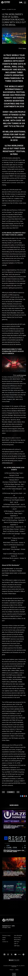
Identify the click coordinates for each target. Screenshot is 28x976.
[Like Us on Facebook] (4, 954)
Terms (16, 969)
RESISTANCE (17, 939)
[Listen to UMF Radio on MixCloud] (19, 954)
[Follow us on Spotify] (23, 954)
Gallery (4, 937)
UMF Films (16, 941)
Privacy (12, 969)
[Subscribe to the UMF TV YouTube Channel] (15, 954)
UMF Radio (17, 945)
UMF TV (16, 943)
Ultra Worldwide (18, 935)
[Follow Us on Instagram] (7, 954)
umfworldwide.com (7, 463)
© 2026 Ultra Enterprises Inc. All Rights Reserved (14, 966)
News (3, 939)
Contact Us (5, 941)
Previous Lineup (6, 935)
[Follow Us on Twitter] (11, 954)
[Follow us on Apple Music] (14, 960)
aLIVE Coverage (21, 375)
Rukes (24, 48)
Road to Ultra (17, 937)
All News (11, 792)
